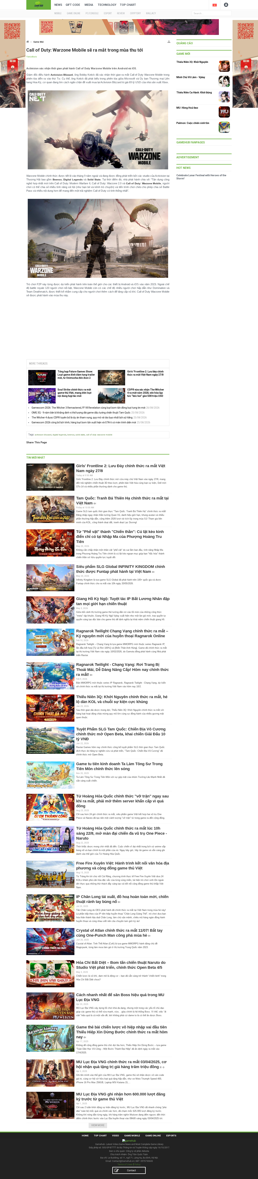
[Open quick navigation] (169, 41)
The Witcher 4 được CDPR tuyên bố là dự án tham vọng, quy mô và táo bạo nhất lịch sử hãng (82, 417)
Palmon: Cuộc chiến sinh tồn (192, 123)
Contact (131, 1170)
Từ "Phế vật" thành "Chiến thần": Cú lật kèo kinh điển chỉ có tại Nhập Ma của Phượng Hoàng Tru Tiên (120, 536)
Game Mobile (132, 1135)
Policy (137, 1164)
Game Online (153, 1135)
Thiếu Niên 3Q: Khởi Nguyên (192, 62)
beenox (70, 435)
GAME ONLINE (73, 13)
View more (97, 1125)
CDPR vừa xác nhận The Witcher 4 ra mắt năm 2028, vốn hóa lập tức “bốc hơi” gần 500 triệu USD (145, 392)
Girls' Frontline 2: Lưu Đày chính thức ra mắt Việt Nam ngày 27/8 (145, 373)
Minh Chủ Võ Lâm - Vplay (190, 77)
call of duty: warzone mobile (99, 435)
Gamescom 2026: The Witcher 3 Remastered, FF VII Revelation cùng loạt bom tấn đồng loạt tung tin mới (88, 407)
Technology (107, 4)
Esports (171, 1135)
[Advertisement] (98, 330)
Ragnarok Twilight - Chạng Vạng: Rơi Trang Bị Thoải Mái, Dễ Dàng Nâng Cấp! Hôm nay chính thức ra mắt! (122, 669)
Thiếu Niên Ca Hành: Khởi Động (194, 92)
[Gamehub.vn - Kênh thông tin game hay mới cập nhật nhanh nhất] (38, 4)
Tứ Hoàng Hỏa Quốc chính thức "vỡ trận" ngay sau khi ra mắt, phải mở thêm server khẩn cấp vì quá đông (122, 801)
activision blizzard (43, 435)
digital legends (59, 435)
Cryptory (135, 13)
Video (115, 1135)
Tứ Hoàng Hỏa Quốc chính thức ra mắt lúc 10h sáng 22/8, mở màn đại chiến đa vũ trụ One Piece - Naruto (121, 833)
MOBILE (58, 13)
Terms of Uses (125, 1164)
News (58, 4)
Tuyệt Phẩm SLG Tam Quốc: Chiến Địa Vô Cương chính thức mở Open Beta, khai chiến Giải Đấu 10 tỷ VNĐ (121, 734)
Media (89, 4)
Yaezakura (31, 56)
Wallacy (151, 13)
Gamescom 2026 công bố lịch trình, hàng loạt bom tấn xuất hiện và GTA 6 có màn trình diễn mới (84, 422)
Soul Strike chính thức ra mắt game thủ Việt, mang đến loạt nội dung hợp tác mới (74, 392)
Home (85, 1135)
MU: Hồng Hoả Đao (187, 107)
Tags (31, 434)
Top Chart (128, 4)
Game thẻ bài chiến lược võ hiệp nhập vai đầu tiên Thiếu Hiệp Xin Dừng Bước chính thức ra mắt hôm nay (122, 1032)
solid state (80, 435)
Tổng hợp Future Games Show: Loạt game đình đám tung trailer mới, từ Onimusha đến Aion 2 (76, 374)
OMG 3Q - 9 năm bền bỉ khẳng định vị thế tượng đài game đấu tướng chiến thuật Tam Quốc (81, 412)
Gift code (73, 4)
